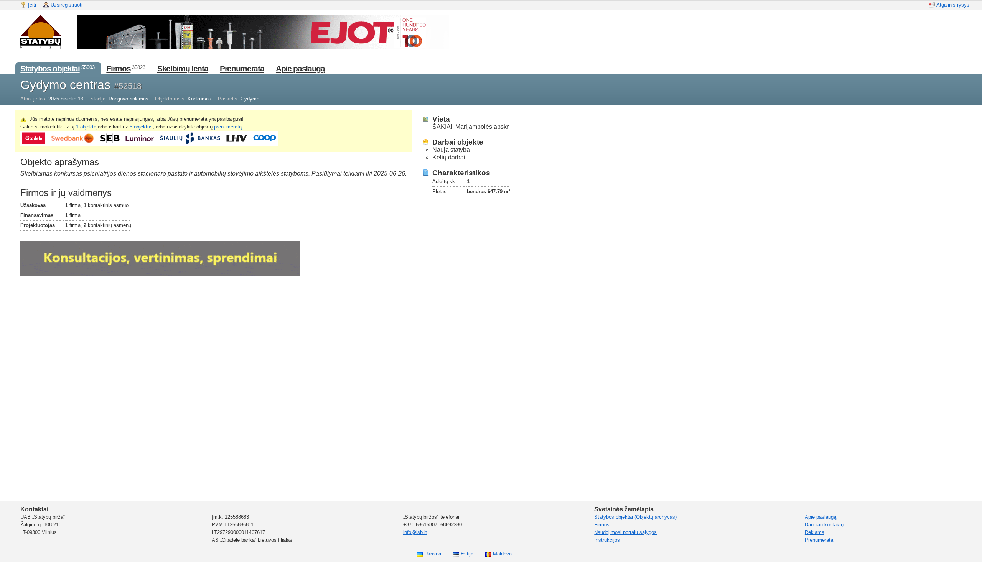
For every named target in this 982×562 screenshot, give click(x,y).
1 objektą (86, 127)
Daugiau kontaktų (824, 524)
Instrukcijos (607, 540)
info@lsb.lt (415, 532)
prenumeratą (228, 127)
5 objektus (141, 127)
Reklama (814, 532)
